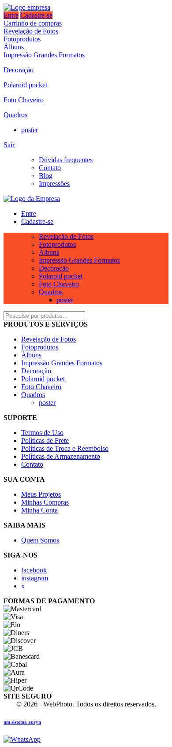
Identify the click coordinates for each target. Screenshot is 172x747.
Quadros (15, 115)
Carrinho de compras (33, 23)
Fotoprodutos (22, 39)
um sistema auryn (22, 722)
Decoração (19, 70)
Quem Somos (40, 540)
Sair (9, 145)
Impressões (54, 183)
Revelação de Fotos (31, 31)
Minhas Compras (45, 502)
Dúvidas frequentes (66, 160)
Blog (45, 175)
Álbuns (14, 47)
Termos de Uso (42, 432)
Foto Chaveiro (24, 100)
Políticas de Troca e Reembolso (64, 448)
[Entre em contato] (22, 739)
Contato (50, 167)
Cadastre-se (36, 15)
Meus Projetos (41, 494)
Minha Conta (39, 510)
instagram (34, 578)
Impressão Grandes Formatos (44, 55)
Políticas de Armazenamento (60, 456)
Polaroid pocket (25, 85)
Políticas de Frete (45, 440)
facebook (34, 570)
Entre (11, 15)
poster (29, 130)
